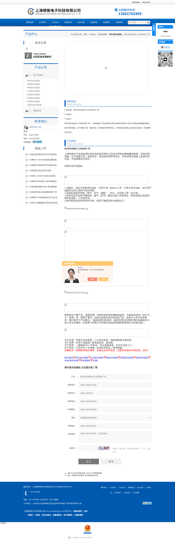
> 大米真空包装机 (33, 91)
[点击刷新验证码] (103, 448)
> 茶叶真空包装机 (33, 81)
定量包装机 (136, 2)
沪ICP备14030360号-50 (63, 487)
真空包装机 (102, 34)
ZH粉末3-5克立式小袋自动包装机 (42, 176)
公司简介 (42, 22)
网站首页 (29, 22)
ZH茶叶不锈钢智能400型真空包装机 (43, 203)
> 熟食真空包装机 (33, 95)
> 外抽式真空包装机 (34, 105)
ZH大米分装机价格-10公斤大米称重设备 (86, 473)
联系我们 (119, 22)
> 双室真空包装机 (33, 98)
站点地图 (136, 493)
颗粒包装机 (146, 2)
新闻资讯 (68, 22)
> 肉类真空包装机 (33, 84)
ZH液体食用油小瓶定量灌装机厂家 (43, 192)
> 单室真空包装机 (33, 101)
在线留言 (106, 22)
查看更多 (37, 111)
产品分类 (41, 67)
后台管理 (127, 493)
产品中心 (55, 22)
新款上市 (40, 148)
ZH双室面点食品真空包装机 (40, 171)
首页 (85, 34)
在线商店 (93, 22)
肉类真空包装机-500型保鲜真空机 (85, 475)
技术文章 (81, 22)
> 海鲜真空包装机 (33, 88)
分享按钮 (3, 523)
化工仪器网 (53, 500)
